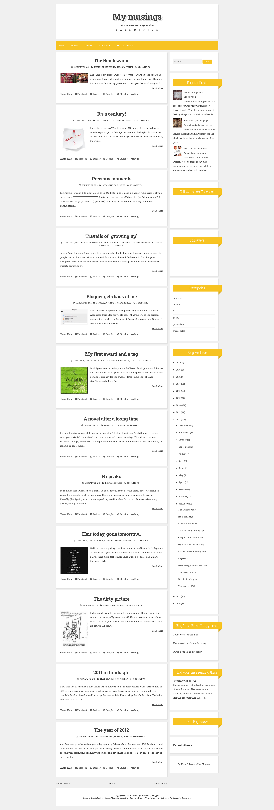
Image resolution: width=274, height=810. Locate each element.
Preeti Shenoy (109, 67)
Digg (136, 94)
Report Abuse (182, 745)
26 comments (144, 360)
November (184, 432)
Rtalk (122, 185)
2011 (178, 596)
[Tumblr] (148, 30)
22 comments (116, 245)
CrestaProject (97, 798)
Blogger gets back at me (111, 296)
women (102, 245)
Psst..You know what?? (196, 148)
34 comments (144, 67)
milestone (127, 120)
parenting (126, 243)
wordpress (125, 303)
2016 (178, 391)
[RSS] (152, 30)
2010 (178, 603)
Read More (157, 88)
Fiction (74, 46)
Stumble (123, 94)
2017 (178, 383)
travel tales (179, 330)
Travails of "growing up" (111, 236)
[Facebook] (116, 30)
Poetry (88, 46)
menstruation (91, 243)
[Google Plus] (126, 30)
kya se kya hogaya (113, 540)
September (184, 446)
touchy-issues (154, 243)
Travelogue (104, 46)
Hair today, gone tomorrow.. (111, 534)
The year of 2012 (111, 730)
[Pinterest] (144, 30)
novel (114, 425)
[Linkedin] (130, 30)
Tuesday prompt (125, 67)
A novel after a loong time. (111, 418)
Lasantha (123, 798)
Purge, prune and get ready (187, 651)
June (181, 468)
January (183, 503)
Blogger (100, 303)
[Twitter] (121, 30)
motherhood (105, 243)
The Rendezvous (111, 60)
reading (121, 425)
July (181, 460)
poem (176, 317)
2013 (178, 412)
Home (61, 46)
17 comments (135, 605)
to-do (125, 736)
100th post (101, 120)
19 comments (142, 303)
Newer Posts (63, 783)
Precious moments (111, 178)
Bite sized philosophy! (196, 120)
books (107, 425)
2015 (178, 398)
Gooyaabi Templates (181, 798)
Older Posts (161, 783)
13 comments (139, 736)
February (183, 496)
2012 (178, 419)
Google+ (109, 94)
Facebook (82, 94)
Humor (100, 540)
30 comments (142, 120)
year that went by (118, 679)
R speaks (111, 476)
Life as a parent (125, 46)
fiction (97, 67)
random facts (122, 360)
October (183, 439)
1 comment (135, 425)
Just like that (114, 120)
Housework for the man (185, 634)
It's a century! (111, 114)
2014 (178, 405)
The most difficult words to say (189, 643)
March (182, 489)
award (97, 360)
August (182, 453)
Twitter (96, 94)
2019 (178, 369)
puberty (136, 243)
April (181, 482)
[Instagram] (135, 30)
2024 (178, 362)
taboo (144, 243)
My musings (137, 16)
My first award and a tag (111, 354)
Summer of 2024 (184, 681)
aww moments (109, 185)
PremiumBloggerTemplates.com (144, 798)
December (184, 425)
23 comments (133, 483)
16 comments (142, 540)
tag (132, 360)
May (181, 475)
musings (116, 243)
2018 (178, 376)
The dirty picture (111, 599)
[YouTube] (139, 30)
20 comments (136, 185)
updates (118, 483)
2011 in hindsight (111, 672)
